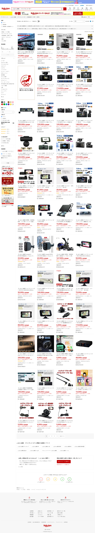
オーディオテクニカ (5, 78)
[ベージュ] (11, 102)
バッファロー (4, 69)
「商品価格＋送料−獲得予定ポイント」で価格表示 (26, 21)
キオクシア (3, 66)
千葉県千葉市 (60, 332)
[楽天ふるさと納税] (26, 83)
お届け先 (3, 109)
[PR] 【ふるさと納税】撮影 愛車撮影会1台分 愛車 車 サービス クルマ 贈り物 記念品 (26, 53)
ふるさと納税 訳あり (22, 450)
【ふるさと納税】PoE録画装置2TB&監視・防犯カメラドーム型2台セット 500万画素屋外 (26, 389)
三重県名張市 (60, 95)
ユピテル (3, 67)
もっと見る (20, 466)
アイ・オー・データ (5, 82)
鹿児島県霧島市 (22, 164)
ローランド (3, 94)
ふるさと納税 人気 (46, 446)
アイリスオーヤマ (4, 64)
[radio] (1, 22)
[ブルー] (6, 104)
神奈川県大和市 (41, 95)
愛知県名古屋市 (22, 231)
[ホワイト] (6, 102)
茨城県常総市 (79, 399)
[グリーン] (4, 104)
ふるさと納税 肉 (67, 446)
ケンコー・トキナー (5, 71)
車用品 (28, 489)
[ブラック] (2, 102)
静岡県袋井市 (21, 63)
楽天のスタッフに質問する (64, 461)
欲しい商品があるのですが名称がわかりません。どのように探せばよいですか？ (36, 460)
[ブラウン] (8, 102)
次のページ (62, 436)
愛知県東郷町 (60, 63)
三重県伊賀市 (41, 198)
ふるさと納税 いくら (64, 450)
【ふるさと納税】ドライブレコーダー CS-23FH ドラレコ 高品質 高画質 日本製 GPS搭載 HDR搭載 (64, 155)
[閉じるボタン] (92, 26)
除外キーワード (4, 157)
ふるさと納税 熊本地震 (79, 446)
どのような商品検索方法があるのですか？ (28, 462)
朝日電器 (3, 74)
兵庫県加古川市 (22, 267)
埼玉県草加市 (60, 364)
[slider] (1, 49)
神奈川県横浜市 (41, 63)
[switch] (13, 123)
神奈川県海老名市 (42, 364)
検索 (8, 54)
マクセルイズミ (4, 89)
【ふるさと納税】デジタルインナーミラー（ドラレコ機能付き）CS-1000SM (84, 221)
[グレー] (4, 102)
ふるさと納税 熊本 (57, 446)
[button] (89, 5)
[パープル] (8, 104)
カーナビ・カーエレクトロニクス (38, 489)
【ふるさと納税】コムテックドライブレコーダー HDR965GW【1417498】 (84, 155)
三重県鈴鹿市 (21, 399)
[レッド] (2, 104)
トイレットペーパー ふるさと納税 (49, 450)
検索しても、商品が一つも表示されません (28, 464)
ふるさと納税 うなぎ (34, 450)
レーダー (3, 60)
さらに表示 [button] (4, 40)
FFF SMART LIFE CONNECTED (7, 83)
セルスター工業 (4, 62)
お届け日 (3, 114)
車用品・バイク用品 (21, 489)
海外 (5, 107)
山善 (2, 87)
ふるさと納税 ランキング (23, 446)
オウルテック (4, 80)
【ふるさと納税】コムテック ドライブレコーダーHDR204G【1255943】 (64, 53)
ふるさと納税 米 (35, 446)
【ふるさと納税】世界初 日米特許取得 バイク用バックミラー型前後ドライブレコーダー (26, 221)
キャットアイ (4, 90)
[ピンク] (13, 102)
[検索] (64, 8)
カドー (2, 92)
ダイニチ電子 (4, 76)
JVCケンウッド (4, 73)
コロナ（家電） (4, 85)
